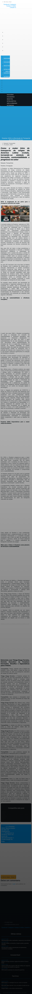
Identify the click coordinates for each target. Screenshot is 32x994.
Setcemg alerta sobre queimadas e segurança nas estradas (16, 940)
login (14, 884)
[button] (16, 812)
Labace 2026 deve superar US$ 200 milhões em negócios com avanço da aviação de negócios (15, 966)
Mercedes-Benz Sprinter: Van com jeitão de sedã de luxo (15, 985)
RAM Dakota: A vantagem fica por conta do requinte (14, 982)
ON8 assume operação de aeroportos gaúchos (12, 969)
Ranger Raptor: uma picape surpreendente (11, 988)
